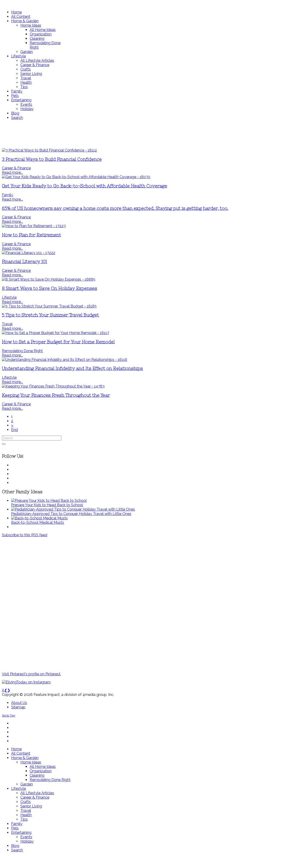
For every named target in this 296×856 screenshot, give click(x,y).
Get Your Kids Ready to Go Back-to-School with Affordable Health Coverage (84, 185)
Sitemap (18, 707)
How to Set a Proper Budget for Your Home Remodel (58, 341)
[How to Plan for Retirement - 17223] (34, 226)
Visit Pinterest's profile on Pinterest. (31, 674)
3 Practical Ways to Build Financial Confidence (52, 159)
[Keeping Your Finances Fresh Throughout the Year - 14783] (53, 386)
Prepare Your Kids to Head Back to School (47, 505)
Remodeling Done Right (22, 351)
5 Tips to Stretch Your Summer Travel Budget (50, 315)
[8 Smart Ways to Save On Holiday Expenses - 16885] (48, 279)
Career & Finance (16, 168)
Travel (7, 324)
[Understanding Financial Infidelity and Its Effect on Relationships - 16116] (64, 359)
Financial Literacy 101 (24, 261)
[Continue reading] (49, 500)
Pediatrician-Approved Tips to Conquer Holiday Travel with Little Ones (71, 514)
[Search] (4, 444)
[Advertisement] (137, 134)
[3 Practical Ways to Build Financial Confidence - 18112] (49, 150)
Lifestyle (9, 297)
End (14, 430)
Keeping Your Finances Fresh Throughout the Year (56, 395)
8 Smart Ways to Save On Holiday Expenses (49, 288)
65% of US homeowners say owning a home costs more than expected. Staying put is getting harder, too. (115, 208)
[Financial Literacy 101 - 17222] (28, 253)
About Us (19, 703)
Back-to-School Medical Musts (37, 522)
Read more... (12, 172)
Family (7, 195)
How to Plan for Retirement (31, 235)
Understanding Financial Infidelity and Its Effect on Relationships (72, 368)
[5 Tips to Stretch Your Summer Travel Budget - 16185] (49, 306)
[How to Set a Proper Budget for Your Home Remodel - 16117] (55, 333)
